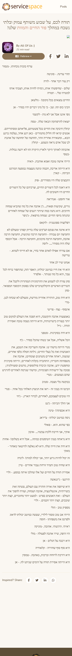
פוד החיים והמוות (32, 27)
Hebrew (25, 56)
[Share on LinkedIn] (66, 56)
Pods (63, 7)
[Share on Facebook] (50, 56)
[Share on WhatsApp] (53, 580)
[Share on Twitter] (58, 56)
